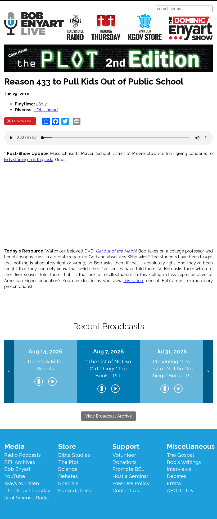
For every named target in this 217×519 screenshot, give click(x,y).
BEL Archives (19, 462)
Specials (68, 483)
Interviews (179, 469)
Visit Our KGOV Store (145, 27)
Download (22, 121)
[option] (45, 371)
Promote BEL (128, 469)
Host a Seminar (130, 476)
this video (133, 280)
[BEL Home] (34, 24)
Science (67, 469)
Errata (174, 483)
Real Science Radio (75, 27)
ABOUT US (180, 490)
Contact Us (125, 490)
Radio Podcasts (22, 455)
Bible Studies (74, 455)
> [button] (208, 371)
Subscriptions (74, 490)
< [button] (9, 371)
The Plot (68, 462)
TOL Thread (46, 109)
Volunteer (124, 455)
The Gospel (180, 455)
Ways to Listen (21, 483)
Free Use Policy (131, 483)
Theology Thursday (106, 27)
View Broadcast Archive (108, 416)
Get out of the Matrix (116, 251)
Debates (68, 476)
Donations (124, 462)
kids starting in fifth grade (28, 159)
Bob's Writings (184, 462)
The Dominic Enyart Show (191, 28)
